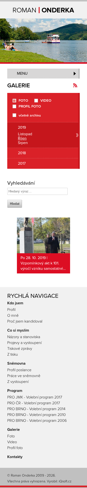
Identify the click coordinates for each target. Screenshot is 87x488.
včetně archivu (30, 115)
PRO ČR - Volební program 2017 (33, 403)
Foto (23, 100)
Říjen (22, 138)
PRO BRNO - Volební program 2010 (36, 414)
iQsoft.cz (65, 481)
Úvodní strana (43, 10)
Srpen (23, 142)
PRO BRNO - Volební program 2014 (36, 409)
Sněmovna (16, 363)
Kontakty (14, 456)
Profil (11, 309)
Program (14, 390)
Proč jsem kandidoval (24, 321)
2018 (22, 153)
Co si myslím (18, 330)
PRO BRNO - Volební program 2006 (37, 420)
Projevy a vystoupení (24, 342)
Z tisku (12, 354)
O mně (13, 315)
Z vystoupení (18, 381)
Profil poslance (19, 370)
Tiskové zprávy (19, 348)
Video (45, 100)
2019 (22, 127)
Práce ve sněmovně (23, 375)
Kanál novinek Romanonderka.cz (75, 85)
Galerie (13, 429)
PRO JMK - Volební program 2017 (34, 397)
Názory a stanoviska (23, 336)
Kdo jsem (15, 303)
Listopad (25, 134)
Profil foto (30, 106)
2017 (22, 163)
